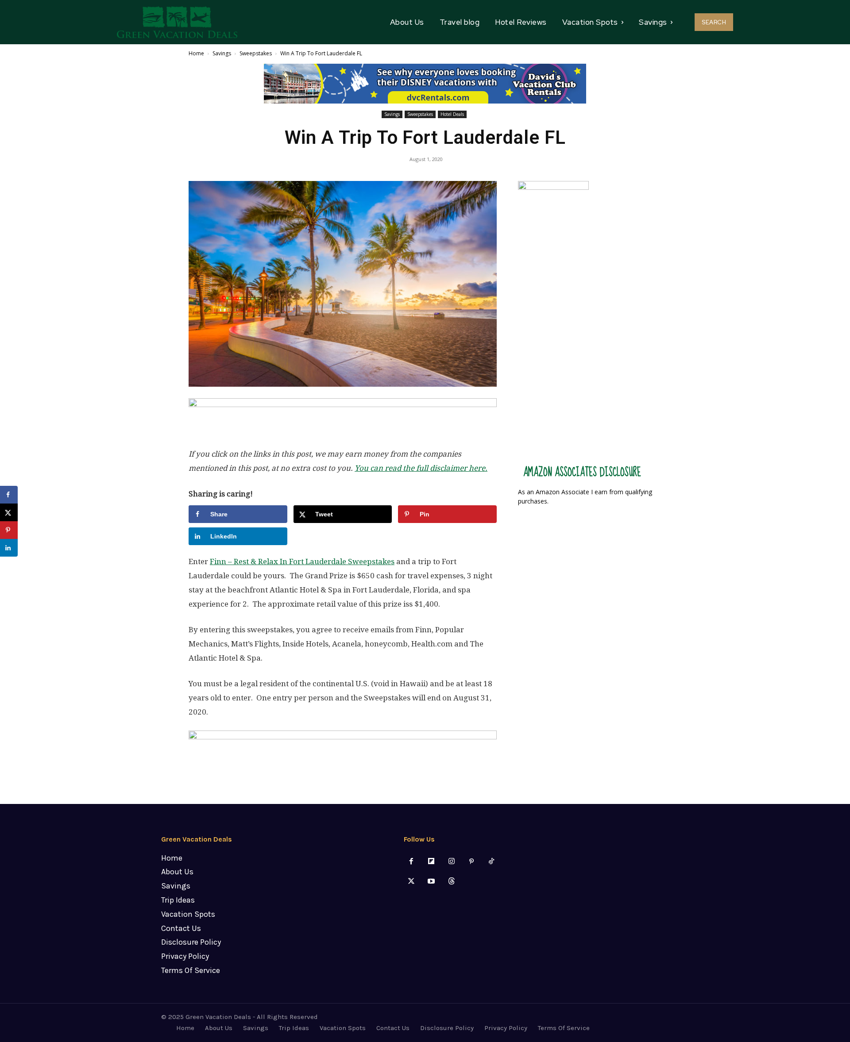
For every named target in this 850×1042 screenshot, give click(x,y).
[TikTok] (491, 861)
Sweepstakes (256, 53)
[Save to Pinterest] (9, 530)
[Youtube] (431, 881)
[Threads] (451, 881)
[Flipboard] (431, 861)
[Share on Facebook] (9, 495)
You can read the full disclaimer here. (421, 468)
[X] (411, 881)
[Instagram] (451, 861)
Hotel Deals (452, 114)
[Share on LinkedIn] (9, 548)
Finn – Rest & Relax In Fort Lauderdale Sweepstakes (302, 561)
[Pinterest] (471, 861)
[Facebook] (411, 861)
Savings (221, 53)
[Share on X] (9, 512)
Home (196, 53)
